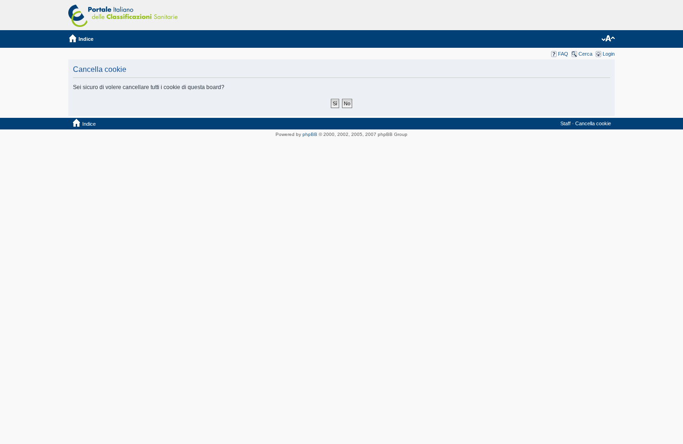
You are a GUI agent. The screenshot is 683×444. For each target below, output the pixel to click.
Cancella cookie (593, 123)
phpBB (309, 134)
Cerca (585, 54)
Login (609, 54)
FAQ (563, 54)
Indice (86, 39)
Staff (565, 123)
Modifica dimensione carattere (608, 39)
